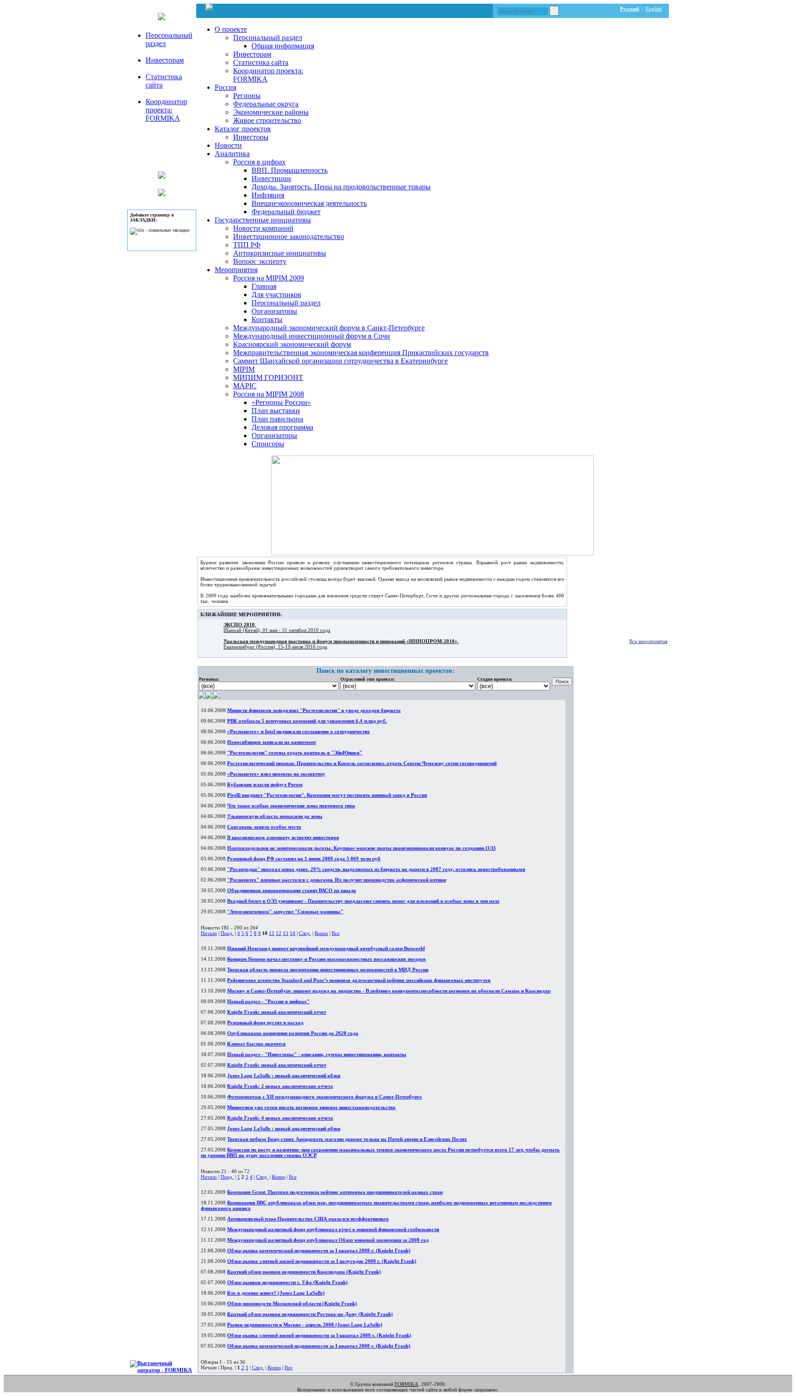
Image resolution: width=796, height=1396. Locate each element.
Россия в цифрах (259, 162)
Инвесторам (165, 60)
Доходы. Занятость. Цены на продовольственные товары (341, 187)
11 (272, 933)
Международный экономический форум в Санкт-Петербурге (329, 328)
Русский (629, 9)
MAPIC (245, 386)
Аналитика (232, 154)
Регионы (247, 95)
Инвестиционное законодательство (288, 236)
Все (335, 933)
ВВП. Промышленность (290, 170)
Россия (225, 87)
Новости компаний (263, 228)
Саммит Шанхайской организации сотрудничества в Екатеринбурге (340, 361)
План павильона (277, 419)
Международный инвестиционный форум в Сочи (311, 336)
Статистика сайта (260, 62)
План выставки (276, 411)
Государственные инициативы (263, 220)
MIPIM (244, 369)
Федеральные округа (265, 104)
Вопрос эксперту (260, 261)
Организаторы (274, 311)
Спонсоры (268, 444)
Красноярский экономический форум (292, 344)
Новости (228, 145)
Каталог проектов (243, 129)
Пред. (227, 933)
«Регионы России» (281, 402)
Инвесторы (251, 137)
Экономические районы (271, 112)
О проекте (231, 29)
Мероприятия (236, 270)
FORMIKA (406, 1384)
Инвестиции (271, 178)
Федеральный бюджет (286, 212)
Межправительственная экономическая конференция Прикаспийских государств (361, 352)
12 (278, 933)
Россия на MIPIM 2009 (268, 278)
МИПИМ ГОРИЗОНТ (268, 377)
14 (292, 933)
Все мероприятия (648, 641)
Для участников (276, 294)
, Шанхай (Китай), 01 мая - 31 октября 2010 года (276, 627)
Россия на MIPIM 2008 (268, 394)
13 (285, 933)
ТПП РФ (247, 245)
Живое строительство (267, 120)
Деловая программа (282, 427)
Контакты (267, 319)
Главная (264, 286)
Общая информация (283, 46)
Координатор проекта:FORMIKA (166, 110)
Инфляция (268, 195)
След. (305, 933)
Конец (321, 933)
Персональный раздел (267, 37)
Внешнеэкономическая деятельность (309, 203)
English (654, 9)
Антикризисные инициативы (279, 253)
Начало (209, 933)
